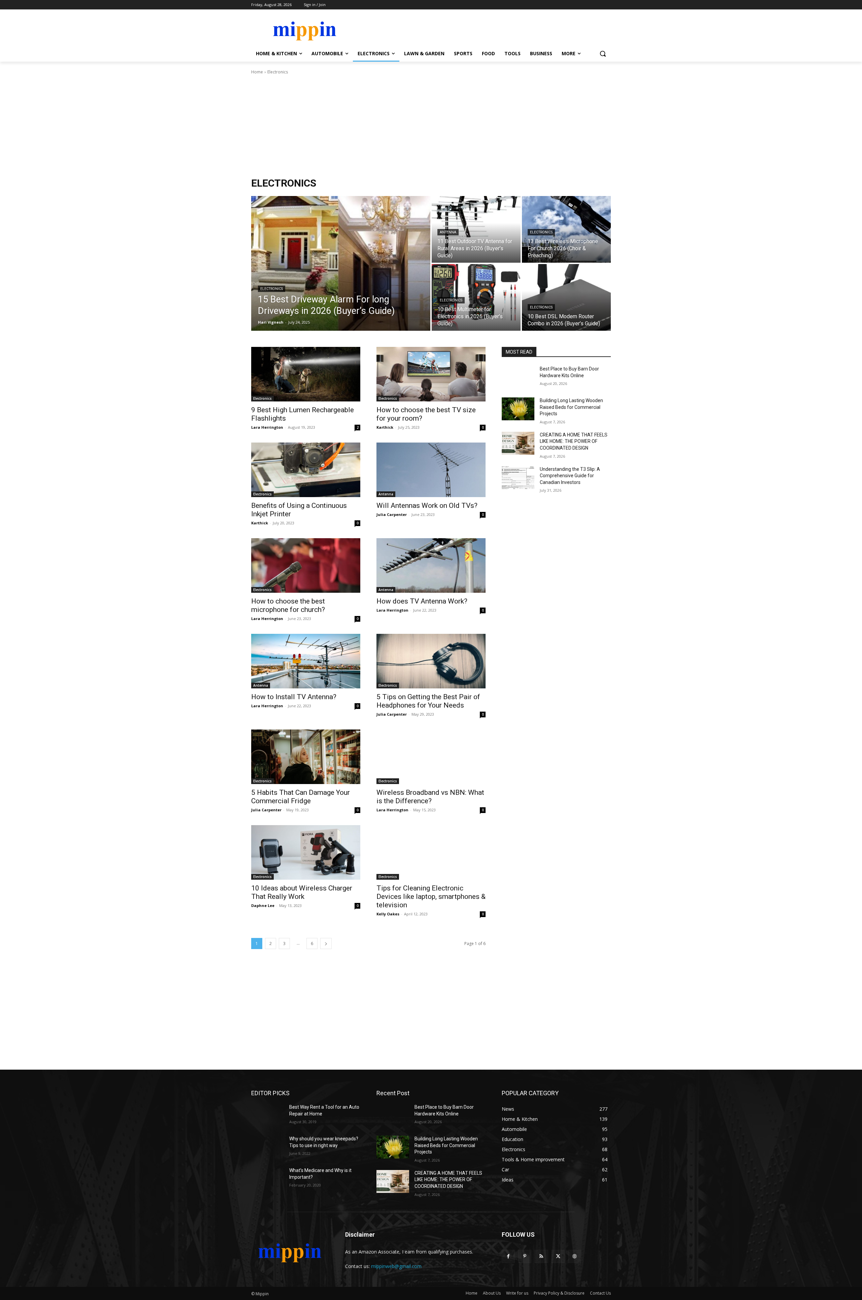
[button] (603, 53)
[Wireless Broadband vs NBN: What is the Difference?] (431, 756)
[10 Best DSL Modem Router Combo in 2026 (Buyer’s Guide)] (566, 297)
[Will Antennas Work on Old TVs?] (431, 470)
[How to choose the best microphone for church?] (305, 565)
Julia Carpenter (391, 514)
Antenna (448, 232)
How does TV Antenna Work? (421, 601)
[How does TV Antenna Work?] (431, 565)
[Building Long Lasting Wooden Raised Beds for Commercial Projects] (518, 408)
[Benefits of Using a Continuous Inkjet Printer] (305, 470)
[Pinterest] (524, 1256)
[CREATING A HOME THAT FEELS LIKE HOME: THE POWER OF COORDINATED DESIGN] (518, 443)
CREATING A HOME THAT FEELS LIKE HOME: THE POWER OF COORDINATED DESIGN (573, 441)
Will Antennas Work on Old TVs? (426, 505)
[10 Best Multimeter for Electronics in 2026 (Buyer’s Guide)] (476, 297)
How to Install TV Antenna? (293, 697)
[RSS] (541, 1256)
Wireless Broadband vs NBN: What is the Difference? (430, 796)
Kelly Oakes (387, 913)
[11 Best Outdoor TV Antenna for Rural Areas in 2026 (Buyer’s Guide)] (476, 229)
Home (257, 72)
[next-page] (326, 943)
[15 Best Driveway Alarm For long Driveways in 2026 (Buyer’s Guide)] (340, 263)
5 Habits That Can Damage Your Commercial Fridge (300, 796)
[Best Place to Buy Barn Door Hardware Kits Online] (518, 377)
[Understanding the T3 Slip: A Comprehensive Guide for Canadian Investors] (518, 477)
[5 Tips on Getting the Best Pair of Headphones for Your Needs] (431, 661)
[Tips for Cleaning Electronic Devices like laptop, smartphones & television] (431, 852)
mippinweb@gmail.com (396, 1266)
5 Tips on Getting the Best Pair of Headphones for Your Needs (428, 701)
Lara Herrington (267, 427)
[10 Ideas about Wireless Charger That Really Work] (305, 852)
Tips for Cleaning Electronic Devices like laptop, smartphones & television (431, 896)
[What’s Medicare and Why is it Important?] (267, 1178)
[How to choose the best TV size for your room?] (431, 374)
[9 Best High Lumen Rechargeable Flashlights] (305, 374)
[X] (558, 1256)
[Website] (574, 1256)
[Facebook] (508, 1256)
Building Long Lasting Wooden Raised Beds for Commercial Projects (571, 407)
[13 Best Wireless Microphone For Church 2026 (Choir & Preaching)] (566, 229)
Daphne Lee (262, 905)
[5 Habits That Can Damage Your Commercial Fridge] (305, 756)
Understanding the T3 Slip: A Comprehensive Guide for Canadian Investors (570, 475)
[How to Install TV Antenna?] (305, 661)
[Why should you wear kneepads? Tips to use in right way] (267, 1147)
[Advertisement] (431, 126)
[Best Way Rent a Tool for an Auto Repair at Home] (267, 1115)
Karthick (384, 427)
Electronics (271, 289)
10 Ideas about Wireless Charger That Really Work (301, 892)
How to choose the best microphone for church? (288, 605)
